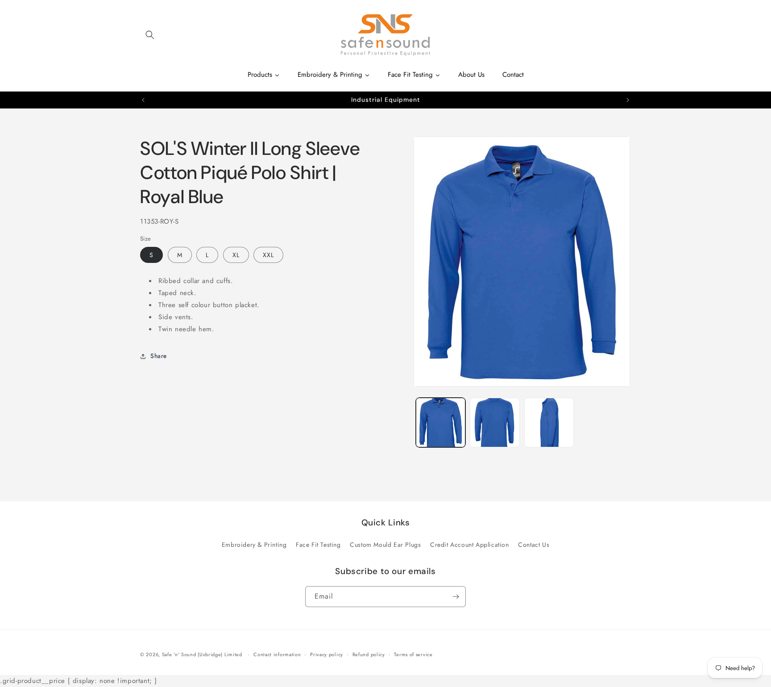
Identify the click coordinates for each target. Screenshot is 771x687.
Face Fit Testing (318, 544)
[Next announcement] (628, 100)
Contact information (277, 654)
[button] (150, 35)
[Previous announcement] (143, 100)
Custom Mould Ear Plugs (385, 544)
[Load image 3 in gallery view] (549, 422)
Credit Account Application (469, 544)
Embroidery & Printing (254, 544)
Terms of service (413, 654)
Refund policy (368, 654)
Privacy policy (326, 654)
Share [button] (158, 355)
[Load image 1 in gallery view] (440, 422)
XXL (268, 254)
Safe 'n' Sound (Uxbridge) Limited (202, 654)
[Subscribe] (455, 596)
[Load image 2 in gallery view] (494, 422)
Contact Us (533, 544)
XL (236, 254)
